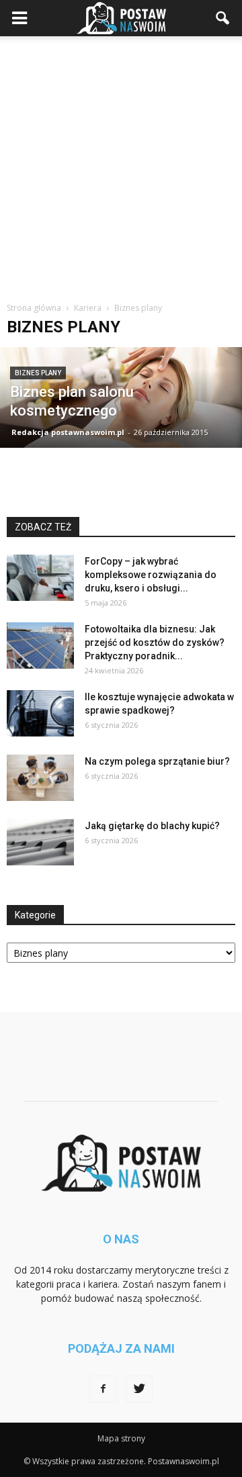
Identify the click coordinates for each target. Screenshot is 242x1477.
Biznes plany (38, 373)
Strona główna (34, 308)
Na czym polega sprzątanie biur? (157, 761)
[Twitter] (139, 1389)
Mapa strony (121, 1438)
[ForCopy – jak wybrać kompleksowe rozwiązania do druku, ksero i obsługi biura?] (40, 578)
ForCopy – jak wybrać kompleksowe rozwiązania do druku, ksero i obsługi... (150, 574)
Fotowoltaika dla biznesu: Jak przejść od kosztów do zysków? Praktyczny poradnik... (155, 642)
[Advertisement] (121, 164)
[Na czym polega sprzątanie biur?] (40, 778)
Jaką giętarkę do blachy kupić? (152, 825)
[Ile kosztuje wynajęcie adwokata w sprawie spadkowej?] (40, 713)
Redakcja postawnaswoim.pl (67, 432)
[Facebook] (102, 1389)
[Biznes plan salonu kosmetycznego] (121, 397)
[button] (223, 18)
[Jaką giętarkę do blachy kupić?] (40, 842)
